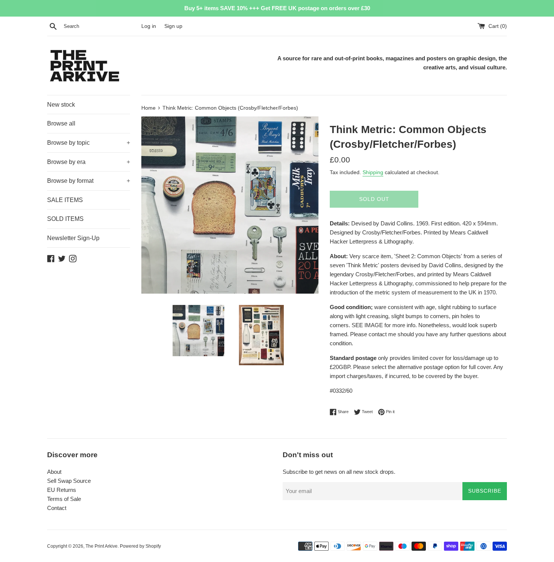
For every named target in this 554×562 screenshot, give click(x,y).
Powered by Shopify (140, 546)
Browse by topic (88, 142)
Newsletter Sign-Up (73, 238)
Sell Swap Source (69, 481)
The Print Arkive (102, 546)
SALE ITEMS (65, 200)
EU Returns (61, 490)
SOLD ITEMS (65, 219)
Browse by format (88, 181)
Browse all (61, 123)
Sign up (173, 26)
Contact (56, 508)
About (54, 472)
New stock (61, 104)
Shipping (373, 172)
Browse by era (88, 162)
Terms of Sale (64, 499)
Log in (148, 26)
